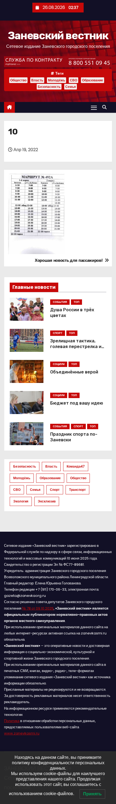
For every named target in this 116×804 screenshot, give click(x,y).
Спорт (55, 489)
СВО (73, 80)
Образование (92, 80)
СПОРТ (57, 333)
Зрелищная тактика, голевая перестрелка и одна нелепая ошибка (75, 346)
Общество (18, 80)
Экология (20, 501)
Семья (70, 86)
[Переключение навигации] (94, 107)
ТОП (76, 302)
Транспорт (77, 489)
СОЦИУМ (58, 364)
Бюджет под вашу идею (76, 403)
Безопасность (49, 86)
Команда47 (76, 466)
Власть (37, 80)
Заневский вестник (58, 35)
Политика (11, 720)
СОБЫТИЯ (60, 302)
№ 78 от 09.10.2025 (38, 608)
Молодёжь (56, 80)
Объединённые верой (74, 372)
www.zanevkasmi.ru (21, 733)
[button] (106, 107)
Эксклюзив (47, 501)
